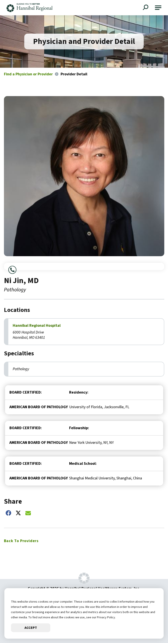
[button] (158, 7)
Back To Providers (21, 541)
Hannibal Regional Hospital (37, 325)
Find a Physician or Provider (28, 74)
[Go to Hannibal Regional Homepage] (29, 7)
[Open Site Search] (146, 8)
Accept (30, 627)
